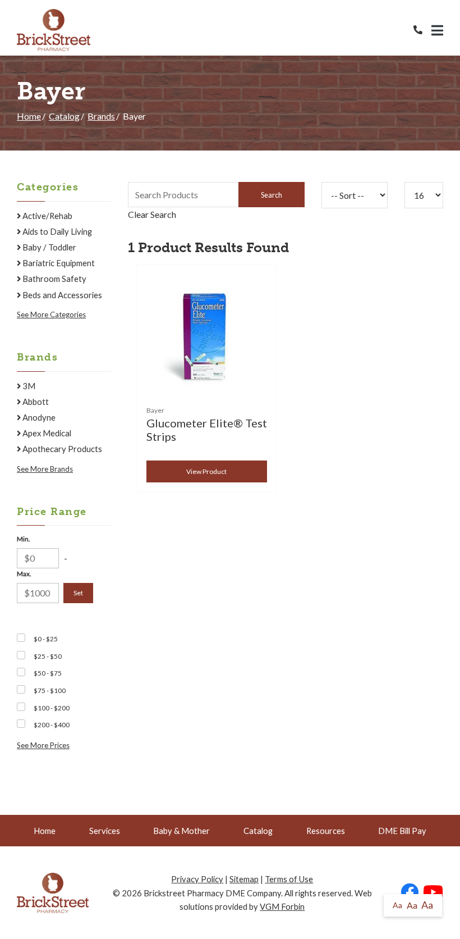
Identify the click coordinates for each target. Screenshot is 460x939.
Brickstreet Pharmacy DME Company (212, 893)
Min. (23, 539)
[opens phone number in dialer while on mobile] (422, 29)
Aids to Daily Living (56, 231)
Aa (397, 905)
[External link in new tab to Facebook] (409, 892)
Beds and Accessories (61, 295)
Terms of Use (289, 879)
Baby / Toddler (48, 247)
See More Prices (43, 745)
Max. (24, 573)
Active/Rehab (46, 216)
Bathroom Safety (53, 279)
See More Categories (51, 314)
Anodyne (38, 417)
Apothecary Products (61, 449)
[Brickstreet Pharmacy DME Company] (53, 30)
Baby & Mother (181, 831)
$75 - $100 (50, 690)
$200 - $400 (52, 725)
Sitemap (244, 879)
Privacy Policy (197, 879)
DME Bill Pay (402, 831)
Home (29, 116)
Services (104, 831)
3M (28, 386)
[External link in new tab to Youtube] (433, 892)
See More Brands (45, 468)
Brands (101, 116)
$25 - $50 (48, 656)
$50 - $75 (48, 673)
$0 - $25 (46, 639)
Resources (325, 831)
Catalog (64, 116)
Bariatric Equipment (58, 263)
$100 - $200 (52, 708)
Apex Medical (46, 433)
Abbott (35, 401)
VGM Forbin (282, 906)
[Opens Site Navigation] (437, 30)
